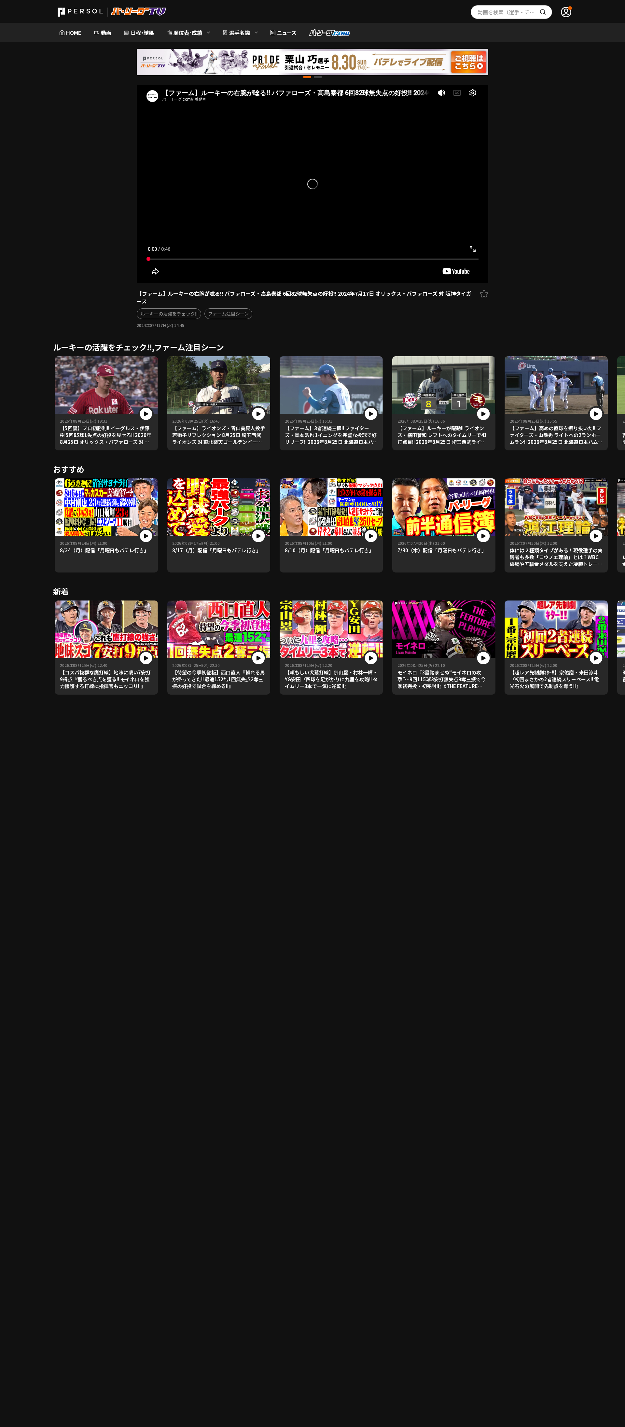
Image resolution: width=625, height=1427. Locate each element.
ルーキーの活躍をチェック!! (169, 313)
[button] (307, 77)
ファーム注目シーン (228, 313)
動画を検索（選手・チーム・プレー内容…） (515, 12)
